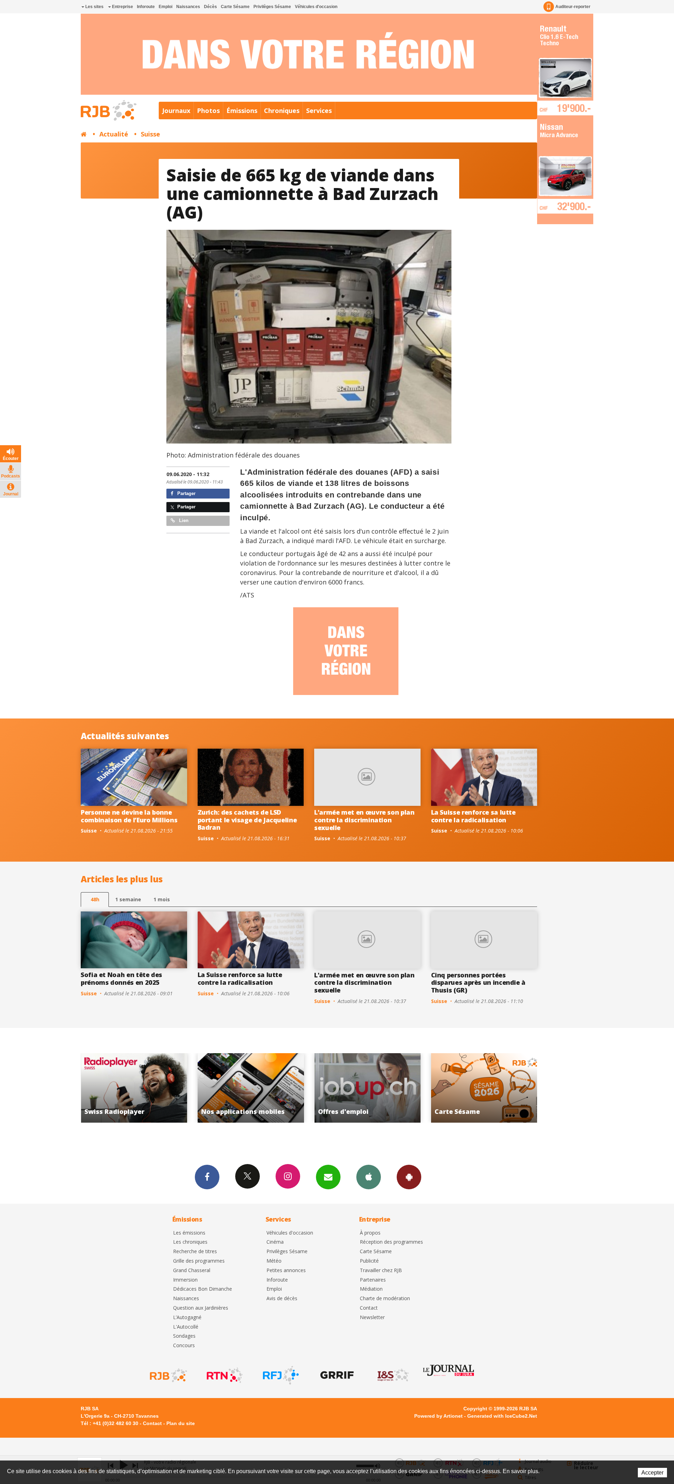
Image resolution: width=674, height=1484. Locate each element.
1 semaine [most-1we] (128, 899)
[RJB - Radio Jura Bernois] (167, 1375)
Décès (210, 6)
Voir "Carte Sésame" (367, 1088)
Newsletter (372, 1318)
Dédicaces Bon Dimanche (202, 1289)
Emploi (165, 6)
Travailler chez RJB (381, 1271)
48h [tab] (95, 899)
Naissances (188, 6)
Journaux (176, 110)
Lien (183, 520)
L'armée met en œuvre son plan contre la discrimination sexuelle (364, 819)
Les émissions (189, 1233)
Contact (369, 1308)
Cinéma (275, 1242)
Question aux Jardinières (200, 1308)
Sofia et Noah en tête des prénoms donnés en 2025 (121, 978)
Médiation (371, 1289)
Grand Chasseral (191, 1271)
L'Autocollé (185, 1327)
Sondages (184, 1336)
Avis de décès (281, 1299)
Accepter (652, 1473)
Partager (186, 493)
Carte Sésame (235, 6)
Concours (184, 1346)
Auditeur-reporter (572, 6)
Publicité (369, 1261)
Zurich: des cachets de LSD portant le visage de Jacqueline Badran (247, 819)
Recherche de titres (195, 1252)
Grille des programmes (199, 1261)
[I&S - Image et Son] (392, 1375)
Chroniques (281, 110)
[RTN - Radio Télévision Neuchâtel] (224, 1375)
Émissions (241, 110)
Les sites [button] (94, 6)
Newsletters (328, 1177)
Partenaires (373, 1280)
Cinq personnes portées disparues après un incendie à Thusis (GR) (478, 982)
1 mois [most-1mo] (161, 899)
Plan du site (180, 1423)
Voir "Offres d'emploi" (251, 1088)
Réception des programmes (391, 1242)
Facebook (207, 1177)
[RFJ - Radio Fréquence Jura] (280, 1375)
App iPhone (368, 1177)
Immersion (185, 1280)
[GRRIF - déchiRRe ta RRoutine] (336, 1375)
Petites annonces (286, 1271)
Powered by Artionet (438, 1416)
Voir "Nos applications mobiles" (134, 1088)
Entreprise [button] (122, 6)
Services (319, 110)
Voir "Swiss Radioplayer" (484, 1088)
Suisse (150, 134)
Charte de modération (385, 1299)
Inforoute (146, 6)
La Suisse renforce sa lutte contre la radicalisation (473, 816)
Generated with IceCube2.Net (502, 1416)
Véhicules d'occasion (316, 6)
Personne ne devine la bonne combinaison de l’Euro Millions (129, 816)
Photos (208, 110)
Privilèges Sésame (272, 6)
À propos (370, 1233)
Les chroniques (190, 1242)
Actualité (113, 134)
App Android (409, 1177)
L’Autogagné (187, 1318)
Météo (274, 1261)
